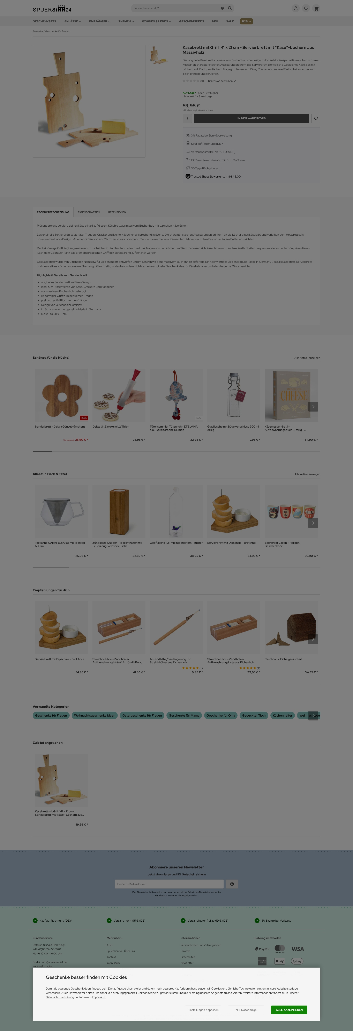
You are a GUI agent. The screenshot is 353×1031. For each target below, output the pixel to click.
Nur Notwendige (246, 1010)
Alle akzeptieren (289, 1010)
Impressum (99, 997)
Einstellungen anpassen (203, 1010)
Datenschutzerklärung (60, 997)
